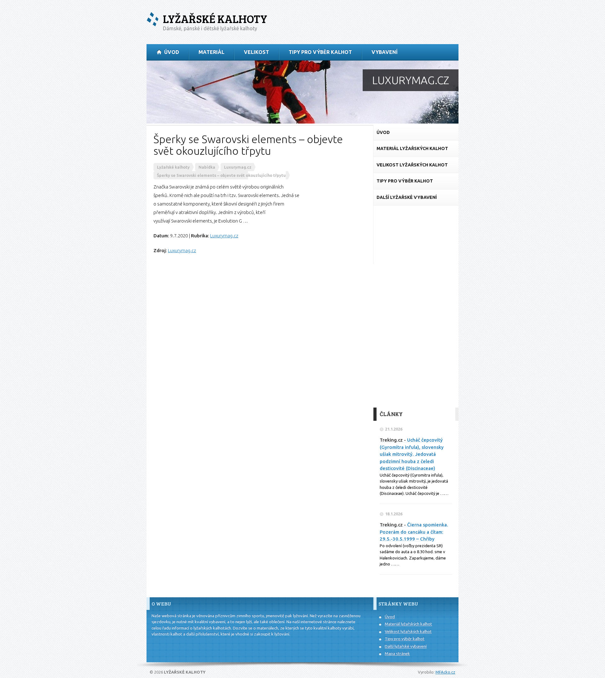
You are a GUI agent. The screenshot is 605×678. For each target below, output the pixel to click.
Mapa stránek (397, 653)
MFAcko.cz (445, 672)
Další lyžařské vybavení (406, 646)
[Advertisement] (416, 306)
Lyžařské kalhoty (215, 18)
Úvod (390, 616)
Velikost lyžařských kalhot (408, 631)
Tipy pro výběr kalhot (404, 638)
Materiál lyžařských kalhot (408, 624)
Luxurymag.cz (224, 235)
